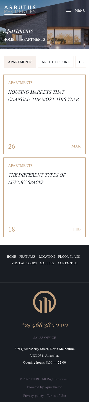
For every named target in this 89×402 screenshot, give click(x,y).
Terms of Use (56, 395)
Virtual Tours (24, 263)
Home (8, 39)
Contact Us (68, 263)
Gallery (47, 263)
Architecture (56, 61)
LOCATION (47, 256)
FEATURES (27, 256)
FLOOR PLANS (69, 256)
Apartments (20, 61)
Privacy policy (33, 395)
